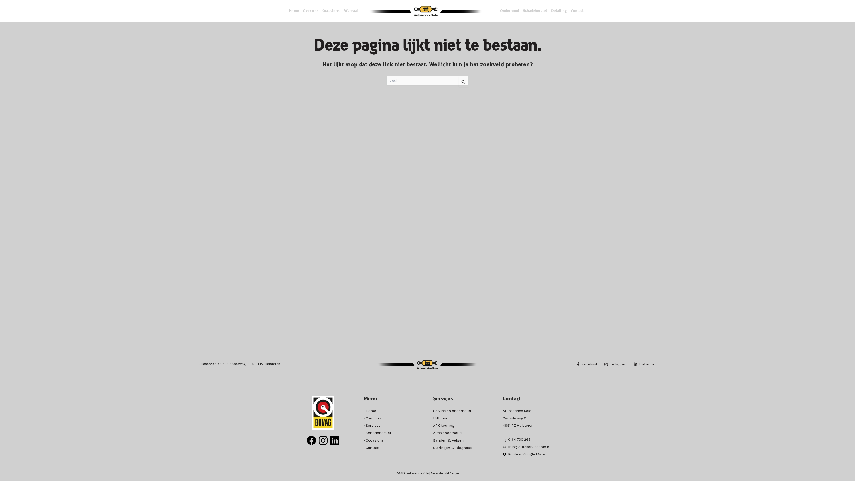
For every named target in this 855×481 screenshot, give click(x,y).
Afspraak (351, 11)
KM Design (452, 473)
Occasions (331, 11)
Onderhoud (509, 11)
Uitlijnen (440, 418)
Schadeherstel (535, 11)
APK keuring (443, 425)
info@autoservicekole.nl (529, 446)
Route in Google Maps (527, 454)
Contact (577, 11)
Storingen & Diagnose (452, 447)
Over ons (310, 11)
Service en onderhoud (452, 410)
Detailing (559, 11)
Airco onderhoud (447, 432)
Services (373, 425)
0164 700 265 (519, 439)
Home (294, 11)
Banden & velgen (448, 440)
